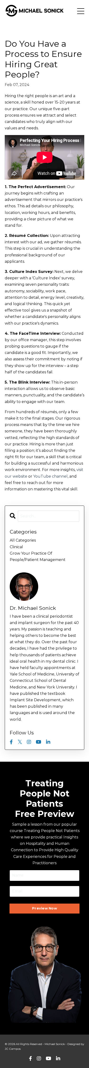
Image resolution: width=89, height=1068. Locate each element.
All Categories (23, 540)
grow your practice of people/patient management (38, 556)
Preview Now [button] (44, 908)
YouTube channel (50, 476)
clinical (16, 547)
